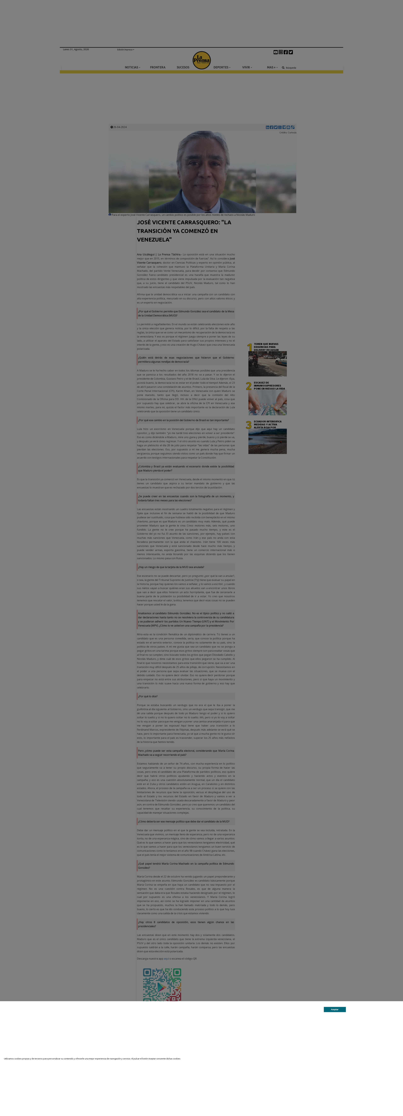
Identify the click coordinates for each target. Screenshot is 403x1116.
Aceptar (334, 1009)
